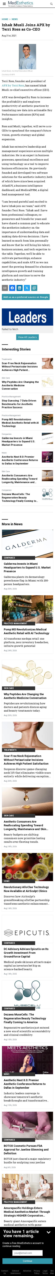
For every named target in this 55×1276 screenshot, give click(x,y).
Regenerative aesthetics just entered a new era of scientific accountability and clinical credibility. (27, 1031)
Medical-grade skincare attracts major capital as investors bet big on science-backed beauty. (27, 965)
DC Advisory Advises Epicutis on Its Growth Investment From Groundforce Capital (26, 952)
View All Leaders (27, 337)
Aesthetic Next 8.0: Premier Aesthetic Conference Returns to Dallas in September (20, 460)
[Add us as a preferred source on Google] (34, 288)
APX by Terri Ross (13, 85)
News (15, 19)
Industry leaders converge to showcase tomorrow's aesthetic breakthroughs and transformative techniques (25, 1097)
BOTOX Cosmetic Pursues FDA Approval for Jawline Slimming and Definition (26, 1149)
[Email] (5, 288)
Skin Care (6, 378)
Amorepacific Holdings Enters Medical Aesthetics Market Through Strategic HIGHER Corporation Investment (27, 1212)
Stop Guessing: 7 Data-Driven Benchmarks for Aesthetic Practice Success (19, 404)
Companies (6, 434)
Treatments (7, 359)
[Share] (12, 288)
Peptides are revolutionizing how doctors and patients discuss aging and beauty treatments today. (25, 707)
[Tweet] (27, 288)
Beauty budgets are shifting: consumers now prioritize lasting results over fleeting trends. (24, 838)
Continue (27, 1261)
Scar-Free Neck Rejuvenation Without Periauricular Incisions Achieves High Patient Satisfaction (20, 367)
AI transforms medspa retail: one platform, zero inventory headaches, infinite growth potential (26, 642)
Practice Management (11, 397)
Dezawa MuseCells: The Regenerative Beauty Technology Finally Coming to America (19, 498)
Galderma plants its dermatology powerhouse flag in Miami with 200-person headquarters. (26, 580)
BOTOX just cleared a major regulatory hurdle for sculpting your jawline (27, 1160)
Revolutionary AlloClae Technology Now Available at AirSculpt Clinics (26, 889)
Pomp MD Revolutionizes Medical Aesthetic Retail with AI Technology (20, 423)
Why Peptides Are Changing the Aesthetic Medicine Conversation (20, 385)
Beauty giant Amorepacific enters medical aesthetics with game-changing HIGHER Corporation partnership (25, 1225)
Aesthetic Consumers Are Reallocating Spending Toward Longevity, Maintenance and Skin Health (19, 479)
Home (5, 19)
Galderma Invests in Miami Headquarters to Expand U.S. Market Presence (18, 441)
